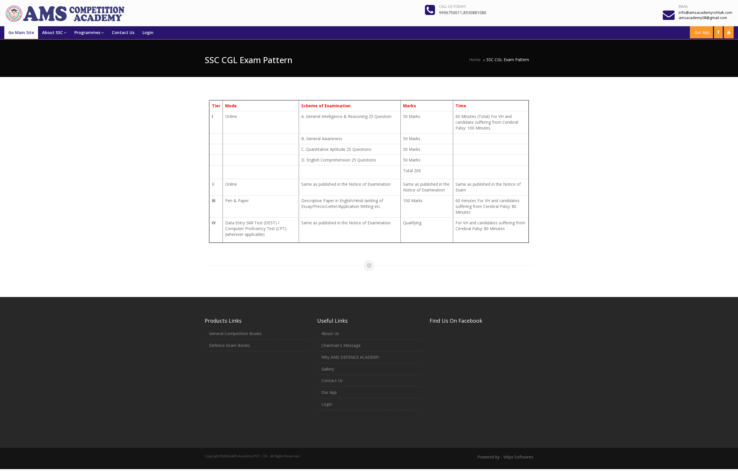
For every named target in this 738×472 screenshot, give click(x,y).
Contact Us (123, 32)
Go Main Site (21, 32)
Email (683, 6)
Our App (702, 32)
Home (475, 59)
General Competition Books (235, 333)
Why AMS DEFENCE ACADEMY (350, 357)
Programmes (87, 32)
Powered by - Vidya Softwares (505, 457)
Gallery (327, 369)
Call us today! (452, 6)
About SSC (52, 32)
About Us (330, 333)
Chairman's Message (341, 345)
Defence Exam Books (229, 345)
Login (147, 32)
